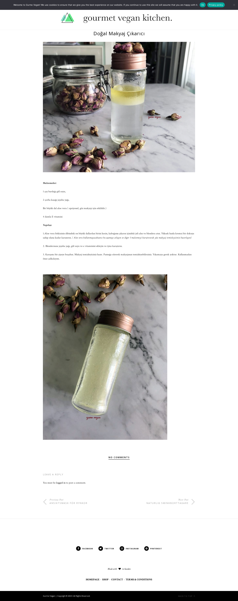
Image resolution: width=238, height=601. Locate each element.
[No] (234, 4)
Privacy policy (216, 5)
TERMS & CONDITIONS (139, 579)
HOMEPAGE (92, 579)
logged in (60, 483)
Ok (202, 5)
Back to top (185, 596)
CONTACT (117, 579)
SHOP (105, 579)
